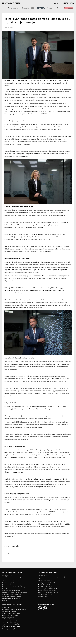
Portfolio (25, 8)
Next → (69, 554)
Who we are (13, 8)
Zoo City (41, 8)
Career (50, 8)
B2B (32, 8)
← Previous (7, 554)
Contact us (68, 8)
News (59, 8)
